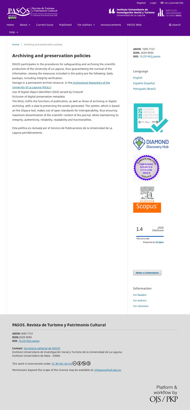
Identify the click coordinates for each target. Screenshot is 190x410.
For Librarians (140, 306)
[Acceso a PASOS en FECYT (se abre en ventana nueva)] (150, 131)
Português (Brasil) (144, 89)
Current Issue (44, 24)
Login (153, 2)
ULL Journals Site (173, 2)
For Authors (85, 24)
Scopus (160, 242)
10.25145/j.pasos (150, 56)
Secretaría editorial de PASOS (42, 348)
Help (12, 32)
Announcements (111, 24)
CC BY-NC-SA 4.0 (62, 363)
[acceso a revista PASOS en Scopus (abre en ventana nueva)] (147, 211)
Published (65, 24)
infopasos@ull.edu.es (107, 370)
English (137, 77)
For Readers (139, 295)
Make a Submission (147, 272)
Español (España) (144, 83)
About (24, 24)
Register (141, 2)
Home (10, 24)
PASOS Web (134, 24)
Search (176, 24)
